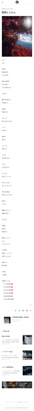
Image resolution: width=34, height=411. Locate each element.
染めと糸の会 (6, 336)
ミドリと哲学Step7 (8, 367)
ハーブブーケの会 (7, 352)
